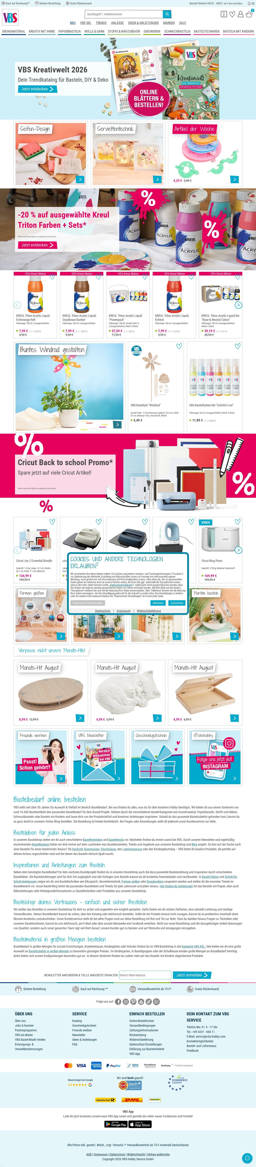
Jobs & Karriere (24, 1025)
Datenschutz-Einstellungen (145, 1044)
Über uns (20, 1021)
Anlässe (117, 23)
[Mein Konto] (240, 14)
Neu (73, 23)
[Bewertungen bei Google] (80, 1083)
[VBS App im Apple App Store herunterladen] (140, 1124)
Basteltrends (116, 840)
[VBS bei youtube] (141, 1001)
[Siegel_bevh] (130, 1085)
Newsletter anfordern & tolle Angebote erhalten (81, 975)
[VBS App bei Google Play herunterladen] (116, 1124)
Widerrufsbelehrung (141, 1039)
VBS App (134, 1054)
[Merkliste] (232, 14)
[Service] (224, 14)
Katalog (77, 1021)
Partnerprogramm (26, 1030)
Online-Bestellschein (141, 1021)
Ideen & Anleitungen (143, 23)
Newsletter (78, 1035)
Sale (182, 23)
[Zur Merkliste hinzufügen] (52, 276)
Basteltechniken (92, 840)
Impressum (124, 611)
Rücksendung (137, 1035)
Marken (169, 23)
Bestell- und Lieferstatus (201, 1046)
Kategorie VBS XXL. (194, 946)
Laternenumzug (132, 849)
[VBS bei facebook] (118, 1001)
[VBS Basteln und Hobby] (10, 17)
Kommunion (91, 849)
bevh (130, 1078)
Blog (194, 844)
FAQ (74, 1044)
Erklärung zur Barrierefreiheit (146, 1049)
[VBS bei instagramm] (125, 1001)
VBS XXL (85, 23)
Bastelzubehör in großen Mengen (49, 951)
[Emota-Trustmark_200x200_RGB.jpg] (177, 1083)
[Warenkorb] (249, 14)
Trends (101, 23)
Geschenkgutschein (84, 1025)
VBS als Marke (24, 1035)
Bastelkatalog (40, 844)
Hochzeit (77, 849)
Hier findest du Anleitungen (176, 886)
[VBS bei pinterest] (133, 1001)
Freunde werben (82, 1030)
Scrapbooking (155, 881)
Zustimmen (177, 602)
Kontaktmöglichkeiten (200, 1041)
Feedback (193, 1050)
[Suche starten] (167, 14)
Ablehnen (158, 602)
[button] (17, 305)
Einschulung (108, 849)
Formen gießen (131, 881)
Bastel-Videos (210, 877)
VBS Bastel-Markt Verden (30, 1039)
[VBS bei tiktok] (148, 1001)
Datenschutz (102, 611)
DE (253, 3)
